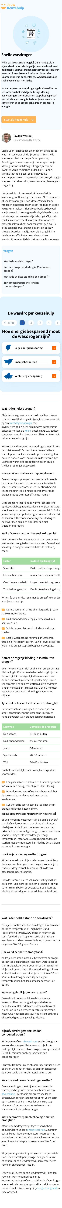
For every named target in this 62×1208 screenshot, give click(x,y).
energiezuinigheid (46, 1188)
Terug (11, 322)
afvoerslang (8, 1093)
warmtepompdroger (20, 423)
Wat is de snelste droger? (18, 261)
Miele (28, 430)
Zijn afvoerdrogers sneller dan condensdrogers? (21, 284)
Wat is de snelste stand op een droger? (26, 276)
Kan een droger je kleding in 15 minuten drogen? (27, 269)
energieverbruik (36, 1129)
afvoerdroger (30, 1041)
